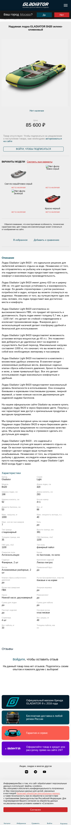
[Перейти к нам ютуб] (44, 772)
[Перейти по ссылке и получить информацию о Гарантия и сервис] (35, 733)
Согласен (35, 809)
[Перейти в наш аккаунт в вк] (27, 772)
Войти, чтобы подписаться (33, 149)
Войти (49, 823)
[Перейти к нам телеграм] (36, 772)
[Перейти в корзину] (64, 819)
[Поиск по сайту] (4, 5)
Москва (25, 14)
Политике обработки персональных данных (38, 793)
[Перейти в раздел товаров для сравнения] (35, 819)
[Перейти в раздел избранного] (21, 819)
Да (44, 14)
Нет (62, 14)
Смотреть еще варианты (39, 161)
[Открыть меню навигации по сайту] (66, 5)
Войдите (19, 659)
